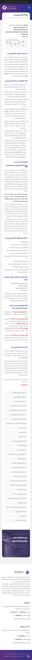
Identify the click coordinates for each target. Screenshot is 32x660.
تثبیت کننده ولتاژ (22, 437)
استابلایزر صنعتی (22, 432)
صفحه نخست (25, 18)
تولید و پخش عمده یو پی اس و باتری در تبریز (17, 498)
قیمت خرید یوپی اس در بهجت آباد (19, 463)
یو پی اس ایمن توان (22, 503)
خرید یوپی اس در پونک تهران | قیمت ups (17, 410)
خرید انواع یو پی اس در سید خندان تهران (17, 454)
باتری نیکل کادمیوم (22, 445)
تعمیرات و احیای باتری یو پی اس (19, 441)
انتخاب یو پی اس (17, 2)
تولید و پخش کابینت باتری (20, 520)
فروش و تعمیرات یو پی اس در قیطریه (18, 485)
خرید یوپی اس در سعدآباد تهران (19, 468)
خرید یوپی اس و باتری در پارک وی (19, 393)
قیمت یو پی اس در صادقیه (20, 401)
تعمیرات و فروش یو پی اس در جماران (18, 481)
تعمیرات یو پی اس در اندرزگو (20, 476)
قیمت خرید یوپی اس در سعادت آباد (18, 406)
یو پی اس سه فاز (22, 428)
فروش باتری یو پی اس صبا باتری (19, 494)
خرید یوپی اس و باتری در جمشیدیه (19, 472)
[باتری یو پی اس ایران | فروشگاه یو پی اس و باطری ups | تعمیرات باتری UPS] (9, 7)
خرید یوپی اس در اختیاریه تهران (19, 419)
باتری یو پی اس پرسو (22, 450)
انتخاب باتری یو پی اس (9, 2)
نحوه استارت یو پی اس (21, 490)
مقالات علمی (9, 18)
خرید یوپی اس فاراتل (22, 459)
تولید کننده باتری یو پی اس (20, 512)
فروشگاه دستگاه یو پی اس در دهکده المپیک (16, 423)
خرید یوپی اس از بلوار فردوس (20, 397)
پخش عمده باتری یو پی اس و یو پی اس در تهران (16, 507)
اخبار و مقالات (17, 18)
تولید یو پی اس (23, 516)
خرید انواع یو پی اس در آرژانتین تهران (18, 415)
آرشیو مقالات (24, 2)
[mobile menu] (29, 6)
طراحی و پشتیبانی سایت (22, 654)
